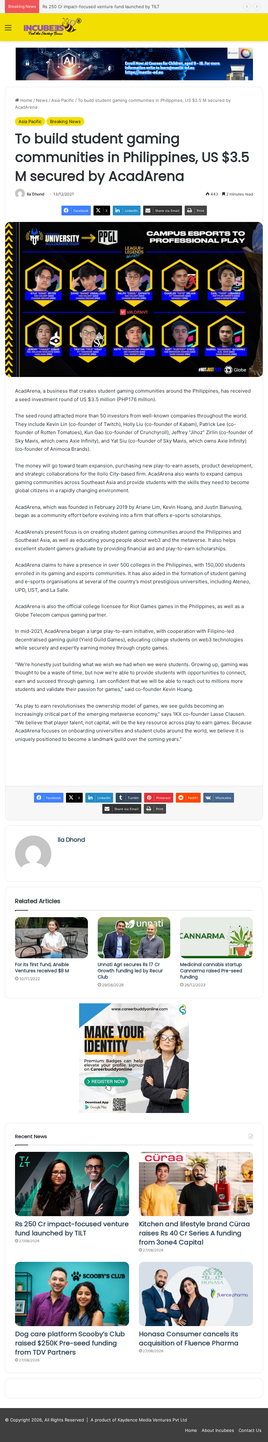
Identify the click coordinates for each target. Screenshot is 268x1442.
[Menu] (8, 30)
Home (25, 100)
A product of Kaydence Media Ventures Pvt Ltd (139, 1419)
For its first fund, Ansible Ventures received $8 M (42, 967)
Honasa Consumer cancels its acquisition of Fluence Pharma (189, 1338)
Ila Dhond (35, 194)
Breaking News (65, 121)
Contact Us (250, 1430)
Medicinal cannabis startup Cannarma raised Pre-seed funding (211, 970)
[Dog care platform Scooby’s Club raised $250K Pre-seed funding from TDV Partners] (72, 1294)
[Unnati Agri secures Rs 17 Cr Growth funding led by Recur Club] (134, 937)
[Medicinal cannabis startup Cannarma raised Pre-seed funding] (216, 937)
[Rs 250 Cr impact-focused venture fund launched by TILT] (72, 1184)
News (42, 100)
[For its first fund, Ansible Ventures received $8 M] (51, 937)
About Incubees (218, 1430)
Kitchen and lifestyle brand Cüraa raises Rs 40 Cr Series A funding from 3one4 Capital (194, 1233)
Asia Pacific (62, 100)
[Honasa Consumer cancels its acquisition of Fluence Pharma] (196, 1294)
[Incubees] (51, 27)
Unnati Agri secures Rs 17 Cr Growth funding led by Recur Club (130, 970)
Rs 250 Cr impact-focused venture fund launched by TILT (72, 1228)
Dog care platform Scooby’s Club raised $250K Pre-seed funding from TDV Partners (70, 1343)
